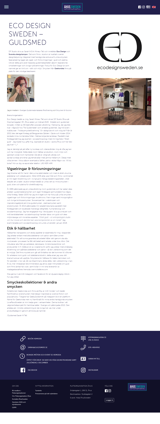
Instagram (93, 370)
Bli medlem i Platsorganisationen (19, 392)
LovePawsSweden (14, 302)
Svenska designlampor (18, 54)
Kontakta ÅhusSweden (20, 399)
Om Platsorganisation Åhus (21, 396)
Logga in (109, 400)
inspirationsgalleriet (15, 203)
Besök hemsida (35, 339)
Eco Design (61, 51)
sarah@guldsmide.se (37, 347)
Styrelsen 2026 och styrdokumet (19, 403)
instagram (29, 274)
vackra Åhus (56, 142)
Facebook (32, 370)
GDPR (14, 407)
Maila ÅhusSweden (83, 398)
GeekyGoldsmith (37, 297)
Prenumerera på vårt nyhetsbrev (46, 394)
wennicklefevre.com (39, 269)
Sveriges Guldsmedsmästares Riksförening (36, 110)
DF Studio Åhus (60, 119)
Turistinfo (38, 391)
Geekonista (59, 68)
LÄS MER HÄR (46, 163)
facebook (41, 274)
